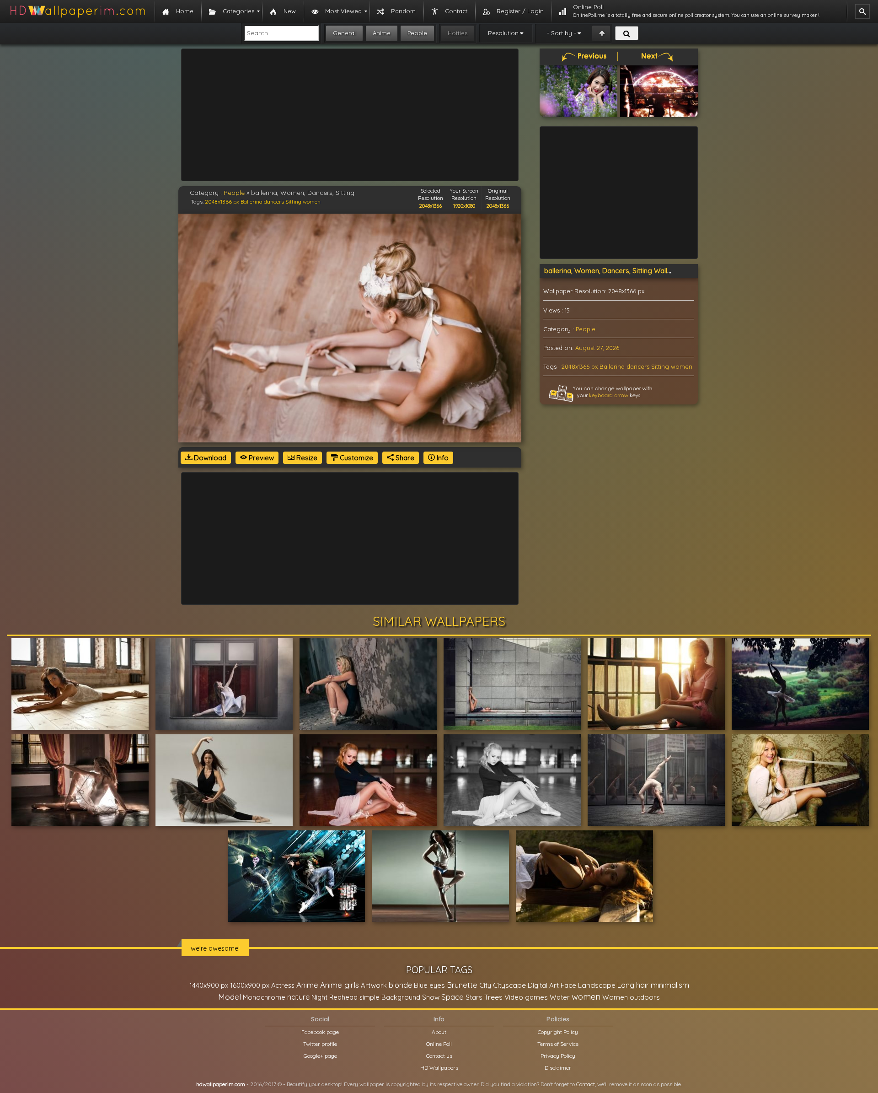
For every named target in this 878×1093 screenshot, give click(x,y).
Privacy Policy (558, 1055)
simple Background (389, 997)
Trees (493, 996)
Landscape (597, 985)
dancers (274, 201)
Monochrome (264, 997)
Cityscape (509, 985)
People (417, 33)
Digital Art (543, 985)
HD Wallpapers (439, 1067)
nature (298, 996)
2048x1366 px (222, 201)
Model (229, 996)
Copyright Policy (558, 1031)
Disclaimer (558, 1067)
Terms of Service (557, 1043)
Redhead (343, 997)
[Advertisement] (349, 115)
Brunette (462, 985)
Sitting (293, 201)
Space (452, 996)
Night (319, 997)
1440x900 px (208, 985)
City (485, 985)
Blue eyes (429, 985)
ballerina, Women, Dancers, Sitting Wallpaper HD (621, 270)
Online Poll (439, 1043)
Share (404, 457)
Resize (305, 457)
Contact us (439, 1055)
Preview (260, 457)
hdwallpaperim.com (220, 1084)
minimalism (670, 985)
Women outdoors (631, 997)
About (439, 1031)
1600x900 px (249, 985)
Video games (526, 997)
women (312, 201)
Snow (430, 997)
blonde (400, 985)
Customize (355, 457)
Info (442, 457)
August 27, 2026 (597, 347)
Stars (474, 997)
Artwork (374, 985)
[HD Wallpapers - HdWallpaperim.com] (77, 11)
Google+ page (320, 1055)
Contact (585, 1084)
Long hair (633, 985)
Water (560, 997)
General (344, 33)
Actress (282, 985)
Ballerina (251, 201)
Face (568, 985)
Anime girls (339, 985)
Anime (382, 33)
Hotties (457, 33)
